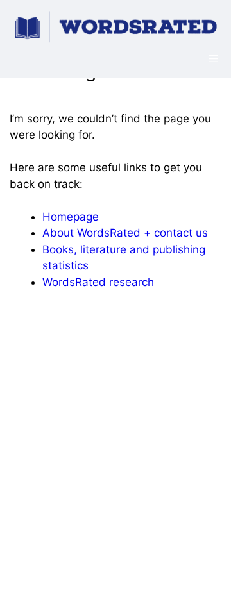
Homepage (70, 216)
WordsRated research (98, 282)
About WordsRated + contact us (125, 232)
